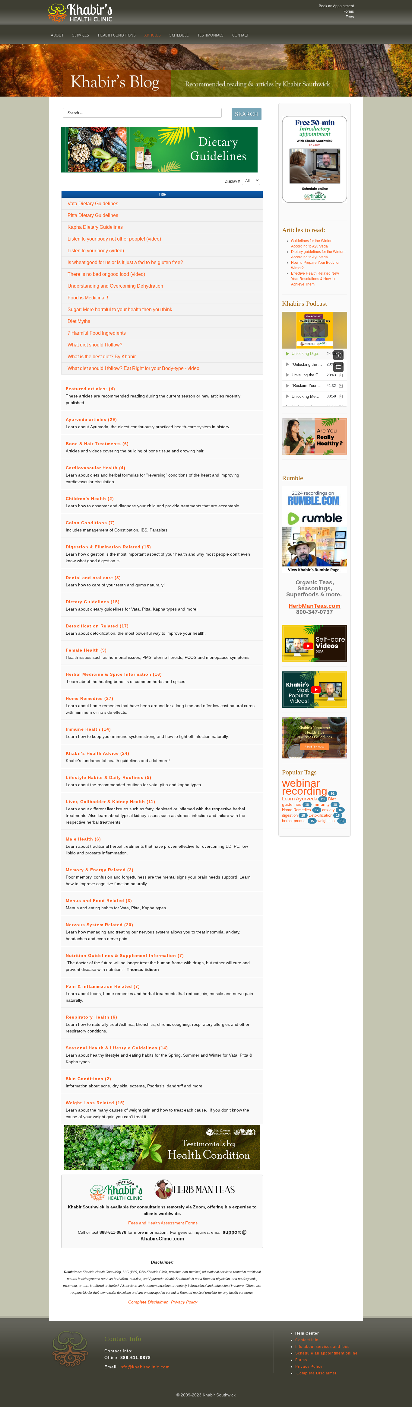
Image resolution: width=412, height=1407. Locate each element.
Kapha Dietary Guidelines (95, 227)
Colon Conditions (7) (90, 522)
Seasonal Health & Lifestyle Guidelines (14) (117, 1047)
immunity (321, 804)
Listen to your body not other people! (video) (114, 238)
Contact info (307, 1340)
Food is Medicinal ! (88, 297)
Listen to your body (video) (96, 250)
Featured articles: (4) (90, 388)
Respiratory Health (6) (91, 1017)
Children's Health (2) (90, 498)
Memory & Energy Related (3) (100, 869)
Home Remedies (297, 810)
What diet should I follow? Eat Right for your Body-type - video (133, 368)
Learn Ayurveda (299, 799)
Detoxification (320, 815)
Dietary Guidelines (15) (93, 601)
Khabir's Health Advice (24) (97, 753)
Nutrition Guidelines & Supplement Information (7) (125, 955)
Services (80, 35)
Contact (240, 35)
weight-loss (327, 821)
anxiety (328, 810)
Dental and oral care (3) (93, 577)
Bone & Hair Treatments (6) (97, 443)
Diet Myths (79, 321)
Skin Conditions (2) (88, 1078)
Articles (152, 35)
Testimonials (210, 35)
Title (162, 194)
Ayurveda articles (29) (91, 419)
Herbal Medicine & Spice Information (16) (114, 674)
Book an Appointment (336, 6)
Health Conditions (117, 35)
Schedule (179, 35)
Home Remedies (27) (89, 698)
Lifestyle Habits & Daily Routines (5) (108, 777)
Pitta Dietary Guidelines (93, 215)
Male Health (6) (83, 839)
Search (246, 114)
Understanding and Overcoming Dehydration (115, 286)
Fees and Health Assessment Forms (163, 1222)
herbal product (294, 821)
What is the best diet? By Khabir (102, 356)
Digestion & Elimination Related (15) (108, 546)
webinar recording (304, 787)
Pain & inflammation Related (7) (103, 986)
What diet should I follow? (95, 344)
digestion (290, 815)
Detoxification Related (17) (97, 626)
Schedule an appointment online (326, 1353)
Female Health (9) (86, 650)
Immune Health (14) (88, 729)
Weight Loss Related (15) (95, 1102)
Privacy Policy (184, 1302)
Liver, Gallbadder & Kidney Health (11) (110, 801)
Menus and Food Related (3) (99, 900)
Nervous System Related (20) (99, 924)
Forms (349, 11)
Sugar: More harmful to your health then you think (120, 309)
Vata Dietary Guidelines (93, 203)
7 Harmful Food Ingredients (97, 333)
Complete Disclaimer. (148, 1302)
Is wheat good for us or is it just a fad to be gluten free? (125, 262)
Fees (350, 17)
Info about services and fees (322, 1347)
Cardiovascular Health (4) (95, 467)
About (57, 35)
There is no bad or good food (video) (106, 274)
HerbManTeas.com (315, 606)
